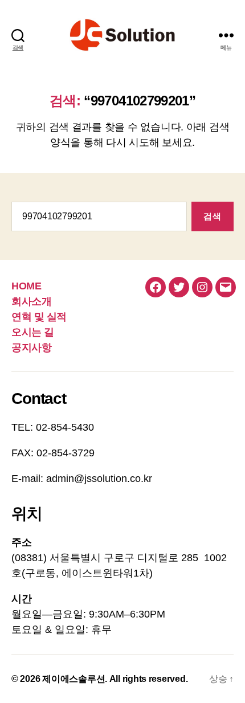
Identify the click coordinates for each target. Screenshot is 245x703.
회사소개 (31, 301)
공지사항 (31, 347)
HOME (26, 286)
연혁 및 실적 (39, 316)
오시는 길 (32, 332)
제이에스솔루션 (73, 679)
